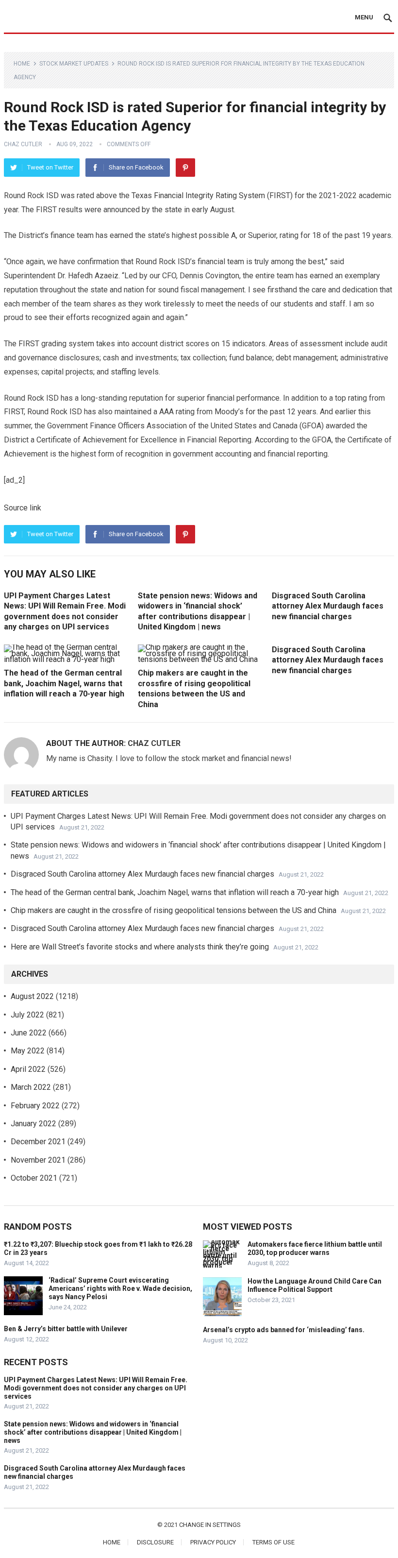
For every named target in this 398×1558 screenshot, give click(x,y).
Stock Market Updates (73, 63)
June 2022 (29, 1032)
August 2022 (32, 996)
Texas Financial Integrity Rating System (199, 195)
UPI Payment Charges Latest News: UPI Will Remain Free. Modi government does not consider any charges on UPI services (95, 1388)
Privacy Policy (213, 1542)
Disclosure (155, 1542)
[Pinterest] (185, 167)
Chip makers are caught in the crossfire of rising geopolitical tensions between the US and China (173, 910)
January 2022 (33, 1123)
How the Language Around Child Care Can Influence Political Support (314, 1285)
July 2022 (27, 1014)
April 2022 (28, 1069)
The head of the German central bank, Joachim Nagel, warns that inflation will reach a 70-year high (64, 683)
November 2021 (38, 1160)
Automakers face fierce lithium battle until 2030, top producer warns (315, 1248)
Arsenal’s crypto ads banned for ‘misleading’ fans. (284, 1330)
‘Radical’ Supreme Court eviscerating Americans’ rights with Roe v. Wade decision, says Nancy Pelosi (120, 1288)
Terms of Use (273, 1542)
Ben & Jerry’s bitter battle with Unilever (66, 1329)
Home (22, 63)
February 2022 (35, 1105)
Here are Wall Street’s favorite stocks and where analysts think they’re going (140, 946)
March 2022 (31, 1087)
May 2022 (28, 1050)
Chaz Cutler (23, 144)
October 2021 (34, 1178)
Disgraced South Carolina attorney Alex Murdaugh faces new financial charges (327, 606)
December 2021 (38, 1141)
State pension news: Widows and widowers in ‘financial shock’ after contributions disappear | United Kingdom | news (93, 1432)
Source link (22, 507)
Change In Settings (210, 1524)
